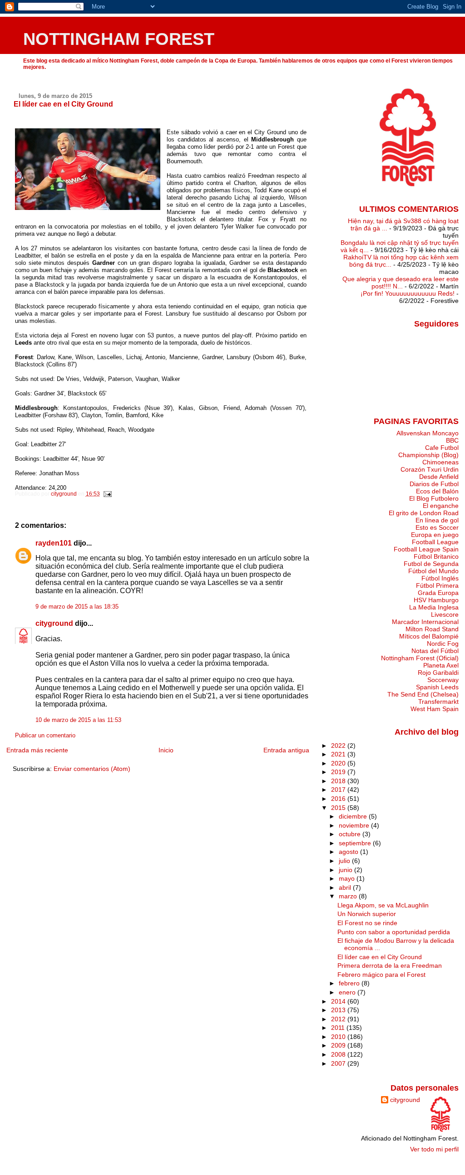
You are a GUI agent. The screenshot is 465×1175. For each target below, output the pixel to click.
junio (346, 869)
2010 (339, 1036)
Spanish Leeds (437, 687)
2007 (339, 1063)
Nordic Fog (443, 643)
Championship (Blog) (428, 454)
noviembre (355, 825)
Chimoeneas (440, 462)
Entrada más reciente (37, 750)
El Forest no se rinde (367, 922)
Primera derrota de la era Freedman (389, 965)
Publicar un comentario (45, 735)
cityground (54, 623)
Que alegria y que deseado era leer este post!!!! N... (400, 282)
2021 (339, 754)
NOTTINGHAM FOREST (118, 39)
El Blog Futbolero (434, 498)
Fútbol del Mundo (433, 571)
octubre (350, 834)
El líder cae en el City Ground (379, 956)
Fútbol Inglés (440, 578)
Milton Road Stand (432, 629)
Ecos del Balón (437, 491)
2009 (339, 1045)
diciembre (354, 816)
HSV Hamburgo (436, 600)
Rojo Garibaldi (438, 672)
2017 (339, 789)
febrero (350, 983)
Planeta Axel (441, 665)
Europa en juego (435, 534)
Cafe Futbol (442, 447)
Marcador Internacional (425, 621)
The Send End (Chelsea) (423, 694)
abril (346, 887)
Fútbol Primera (437, 585)
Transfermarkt (438, 701)
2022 (339, 745)
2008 (339, 1054)
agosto (349, 851)
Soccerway (443, 679)
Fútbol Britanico (436, 556)
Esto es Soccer (437, 527)
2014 (339, 1001)
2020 (339, 763)
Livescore (445, 614)
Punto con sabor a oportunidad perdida (393, 932)
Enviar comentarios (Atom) (92, 768)
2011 (338, 1027)
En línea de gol (437, 520)
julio (345, 860)
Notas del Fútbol (435, 650)
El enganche (441, 505)
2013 (339, 1010)
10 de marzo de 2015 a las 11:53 (78, 720)
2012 (339, 1019)
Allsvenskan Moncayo (427, 433)
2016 (339, 798)
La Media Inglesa (434, 607)
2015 (339, 807)
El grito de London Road (424, 513)
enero (348, 992)
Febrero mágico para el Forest (381, 974)
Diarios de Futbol (434, 484)
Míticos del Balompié (429, 636)
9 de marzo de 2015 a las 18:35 (77, 607)
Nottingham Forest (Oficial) (420, 658)
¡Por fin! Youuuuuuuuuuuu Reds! (408, 293)
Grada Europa (438, 592)
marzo (349, 896)
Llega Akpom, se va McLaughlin (383, 905)
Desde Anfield (439, 476)
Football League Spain (426, 549)
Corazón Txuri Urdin (430, 469)
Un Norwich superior (366, 913)
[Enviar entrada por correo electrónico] (107, 494)
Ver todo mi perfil (434, 1149)
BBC (452, 440)
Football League (435, 542)
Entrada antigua (286, 750)
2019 (339, 771)
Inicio (165, 750)
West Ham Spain (435, 708)
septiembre (356, 843)
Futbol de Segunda (431, 563)
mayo (347, 878)
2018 (339, 781)
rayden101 (53, 543)
